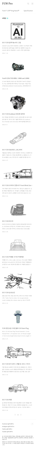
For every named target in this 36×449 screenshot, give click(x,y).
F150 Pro (7, 3)
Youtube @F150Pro (7, 431)
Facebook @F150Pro (8, 424)
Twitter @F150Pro (7, 429)
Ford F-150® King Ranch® (10, 10)
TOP (32, 424)
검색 (28, 3)
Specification (28, 10)
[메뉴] (32, 3)
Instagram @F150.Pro (8, 426)
